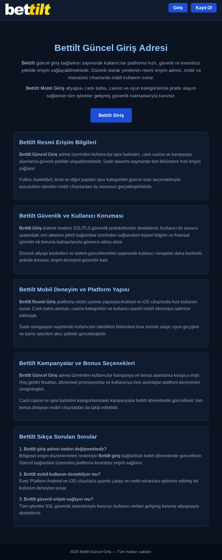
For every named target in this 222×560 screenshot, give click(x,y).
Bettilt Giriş (111, 115)
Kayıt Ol (204, 7)
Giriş (178, 7)
